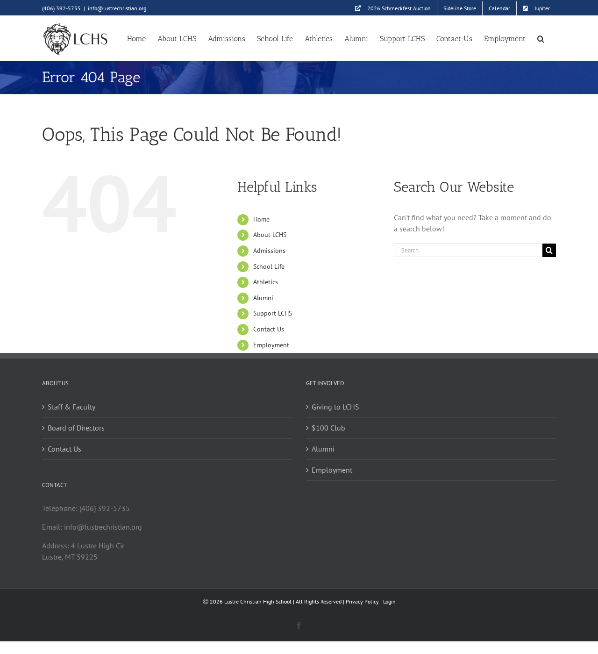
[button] (540, 38)
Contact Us (268, 329)
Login (389, 601)
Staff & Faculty (71, 406)
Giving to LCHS (335, 406)
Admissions (269, 250)
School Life (269, 266)
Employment (271, 345)
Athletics (265, 282)
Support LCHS (272, 313)
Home (261, 219)
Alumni (263, 298)
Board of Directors (76, 427)
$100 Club (328, 427)
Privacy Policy (362, 601)
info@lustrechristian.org (117, 8)
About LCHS (269, 234)
